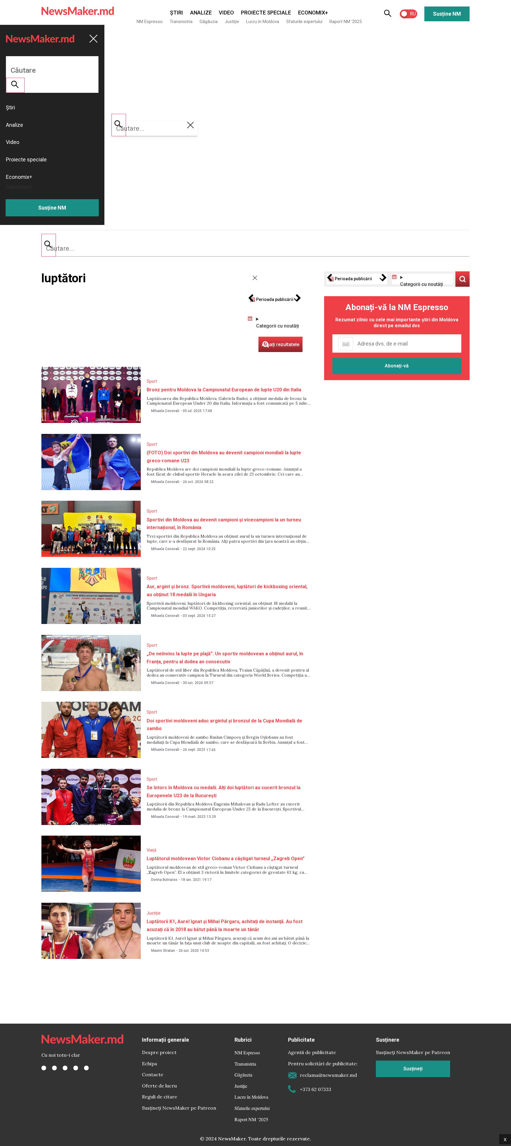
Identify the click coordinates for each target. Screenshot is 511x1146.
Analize (201, 12)
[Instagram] (65, 1068)
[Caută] (48, 245)
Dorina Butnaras (164, 880)
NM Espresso (150, 21)
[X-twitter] (54, 1068)
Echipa (149, 1063)
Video (226, 12)
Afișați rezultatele (462, 279)
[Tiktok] (75, 1068)
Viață (151, 850)
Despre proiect (159, 1052)
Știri (176, 12)
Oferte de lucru (159, 1086)
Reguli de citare (159, 1097)
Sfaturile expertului (304, 21)
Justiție (232, 21)
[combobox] (255, 248)
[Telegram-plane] (86, 1068)
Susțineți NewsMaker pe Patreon (179, 1108)
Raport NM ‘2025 (345, 21)
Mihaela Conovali (165, 411)
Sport (152, 381)
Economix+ (313, 12)
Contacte (152, 1074)
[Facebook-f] (43, 1068)
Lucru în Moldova (262, 21)
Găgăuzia (209, 21)
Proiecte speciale (266, 12)
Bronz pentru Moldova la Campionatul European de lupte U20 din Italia (224, 390)
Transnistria (181, 21)
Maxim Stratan (163, 951)
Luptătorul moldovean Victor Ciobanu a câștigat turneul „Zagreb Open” (226, 858)
